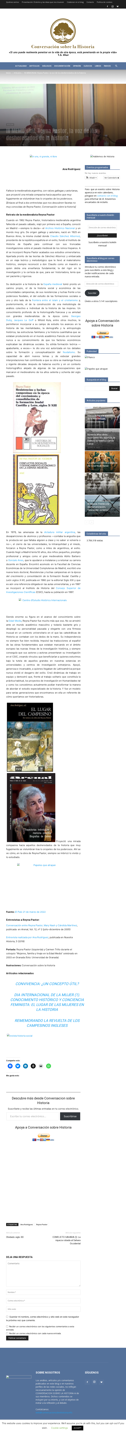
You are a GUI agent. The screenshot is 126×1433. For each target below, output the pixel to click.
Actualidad (21, 66)
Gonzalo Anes (16, 560)
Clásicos (88, 66)
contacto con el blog (107, 195)
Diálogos (46, 66)
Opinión (77, 66)
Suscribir (92, 293)
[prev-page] (87, 522)
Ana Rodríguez (26, 1224)
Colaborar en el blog (75, 2)
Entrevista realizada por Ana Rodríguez (27, 937)
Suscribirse (70, 1116)
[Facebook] (107, 6)
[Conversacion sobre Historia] (63, 35)
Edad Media (15, 620)
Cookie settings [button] (59, 1427)
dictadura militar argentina (59, 532)
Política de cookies (104, 2)
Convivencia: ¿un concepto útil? (47, 984)
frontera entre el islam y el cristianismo (55, 300)
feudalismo (69, 352)
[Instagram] (112, 6)
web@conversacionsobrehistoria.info (54, 1412)
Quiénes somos (12, 2)
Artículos (34, 66)
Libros (98, 66)
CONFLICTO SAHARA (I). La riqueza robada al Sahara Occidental (67, 1240)
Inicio (8, 73)
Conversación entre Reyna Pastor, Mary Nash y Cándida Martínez (41, 925)
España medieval (52, 284)
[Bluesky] (117, 6)
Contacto (90, 2)
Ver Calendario (110, 177)
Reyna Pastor (41, 1224)
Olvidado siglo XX (15, 1237)
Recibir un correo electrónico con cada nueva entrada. (35, 1333)
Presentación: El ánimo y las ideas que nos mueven (43, 2)
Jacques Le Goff (23, 320)
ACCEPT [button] (77, 1428)
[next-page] (92, 522)
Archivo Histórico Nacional (60, 228)
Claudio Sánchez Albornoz (65, 236)
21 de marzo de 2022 (30, 911)
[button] (116, 66)
